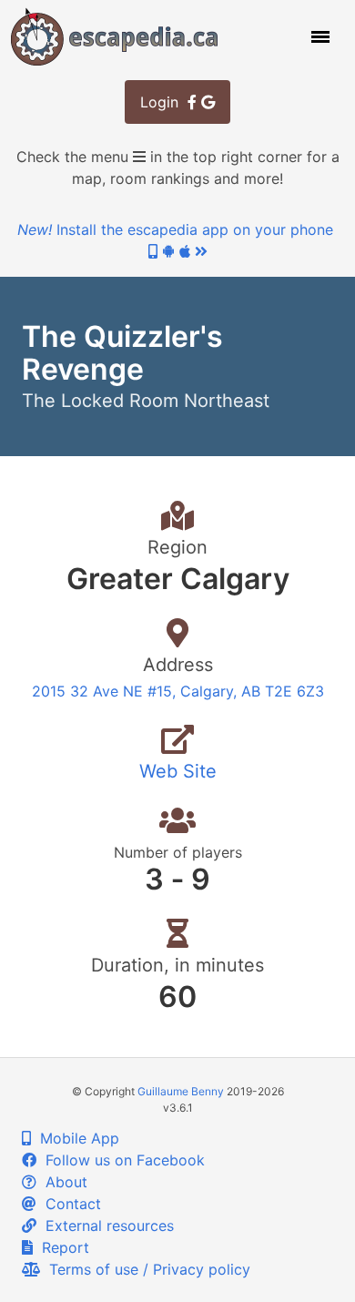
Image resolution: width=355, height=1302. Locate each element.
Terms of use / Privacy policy (145, 1269)
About (61, 1182)
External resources (105, 1225)
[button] (318, 36)
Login (164, 102)
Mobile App (75, 1138)
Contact (68, 1204)
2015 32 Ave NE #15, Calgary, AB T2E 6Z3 (178, 691)
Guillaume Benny (180, 1091)
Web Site (178, 771)
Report (61, 1247)
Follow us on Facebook (120, 1160)
